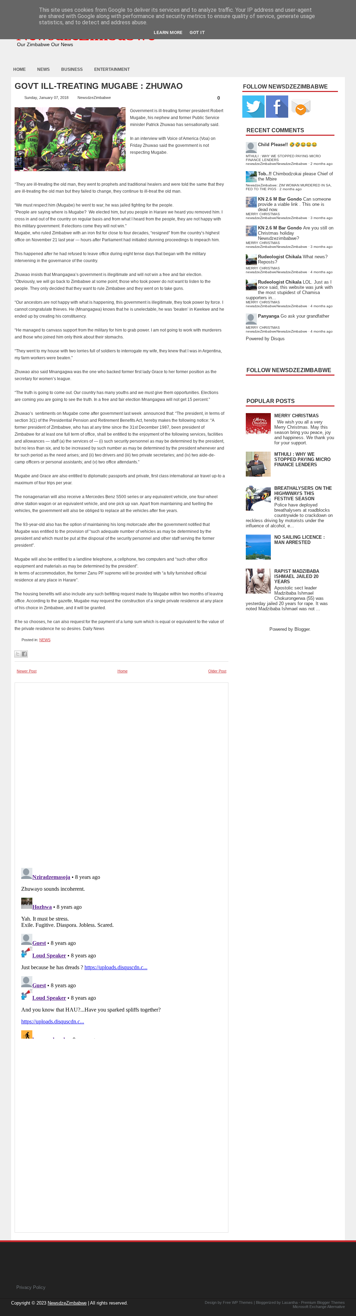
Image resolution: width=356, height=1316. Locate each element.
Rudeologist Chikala (279, 256)
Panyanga (268, 316)
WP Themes (242, 1302)
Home (19, 69)
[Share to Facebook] (24, 654)
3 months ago (321, 218)
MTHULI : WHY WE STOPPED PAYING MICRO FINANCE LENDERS (302, 459)
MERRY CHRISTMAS (296, 415)
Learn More (168, 32)
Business (72, 69)
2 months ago (321, 164)
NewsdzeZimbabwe (67, 1303)
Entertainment (112, 69)
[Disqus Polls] (121, 773)
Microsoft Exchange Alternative (319, 1307)
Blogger (301, 629)
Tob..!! (265, 173)
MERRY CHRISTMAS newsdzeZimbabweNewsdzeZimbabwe (276, 216)
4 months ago (321, 272)
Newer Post (27, 671)
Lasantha (290, 1302)
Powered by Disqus (265, 338)
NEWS (44, 640)
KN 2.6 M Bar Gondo (280, 199)
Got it (197, 32)
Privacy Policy (31, 1287)
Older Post (217, 671)
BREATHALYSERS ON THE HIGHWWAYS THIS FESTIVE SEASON (303, 493)
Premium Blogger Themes (323, 1302)
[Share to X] (17, 654)
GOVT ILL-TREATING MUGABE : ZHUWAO (99, 86)
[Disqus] (121, 952)
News (43, 69)
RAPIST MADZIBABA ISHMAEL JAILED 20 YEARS (296, 576)
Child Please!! (273, 144)
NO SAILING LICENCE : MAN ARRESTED (299, 540)
